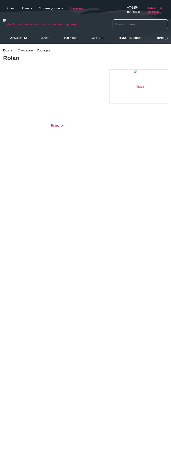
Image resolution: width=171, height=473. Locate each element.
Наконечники (131, 38)
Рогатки (71, 38)
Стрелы (98, 38)
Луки (45, 38)
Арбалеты (18, 38)
